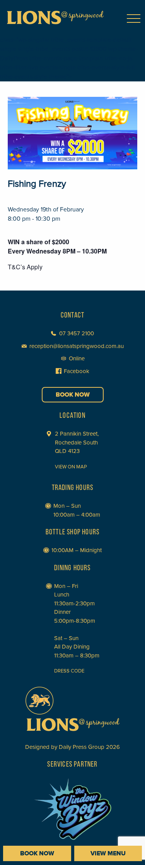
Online (77, 358)
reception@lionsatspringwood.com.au (76, 346)
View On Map (71, 467)
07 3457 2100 (76, 333)
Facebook (76, 371)
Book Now (73, 395)
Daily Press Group (81, 746)
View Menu (108, 853)
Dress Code (69, 671)
